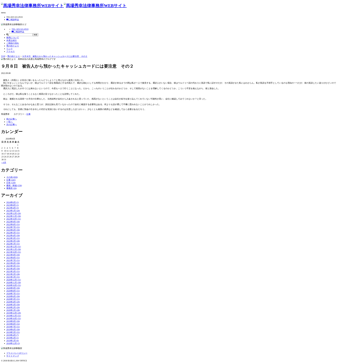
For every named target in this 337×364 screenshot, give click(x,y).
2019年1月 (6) (12, 341)
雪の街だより (12, 46)
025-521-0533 (20, 29)
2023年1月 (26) (13, 211)
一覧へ (9, 122)
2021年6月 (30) (13, 263)
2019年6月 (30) (13, 329)
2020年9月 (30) (13, 288)
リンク (9, 49)
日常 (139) (11, 183)
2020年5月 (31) (13, 299)
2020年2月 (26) (13, 307)
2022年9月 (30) (13, 222)
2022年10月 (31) (13, 219)
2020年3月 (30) (13, 305)
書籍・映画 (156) (14, 185)
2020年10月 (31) (13, 285)
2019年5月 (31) (13, 332)
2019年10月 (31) (13, 318)
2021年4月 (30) (13, 269)
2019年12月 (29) (13, 313)
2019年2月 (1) (12, 338)
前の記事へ (11, 119)
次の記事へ (11, 124)
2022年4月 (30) (13, 235)
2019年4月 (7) (12, 335)
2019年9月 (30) (13, 321)
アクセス (10, 51)
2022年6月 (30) (13, 230)
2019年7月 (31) (13, 327)
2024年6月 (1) (12, 202)
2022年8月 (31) (13, 224)
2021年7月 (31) (13, 260)
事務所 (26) (11, 188)
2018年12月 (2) (13, 343)
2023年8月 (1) (12, 205)
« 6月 (3, 162)
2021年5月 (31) (13, 266)
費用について (12, 37)
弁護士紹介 (11, 40)
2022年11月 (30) (13, 216)
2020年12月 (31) (13, 280)
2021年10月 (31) (13, 252)
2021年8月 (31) (13, 258)
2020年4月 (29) (13, 302)
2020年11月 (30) (13, 282)
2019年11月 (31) (13, 316)
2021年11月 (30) (13, 249)
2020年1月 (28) (13, 310)
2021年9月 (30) (13, 255)
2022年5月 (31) (13, 233)
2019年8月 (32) (13, 324)
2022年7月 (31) (13, 227)
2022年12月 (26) (13, 213)
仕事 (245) (11, 180)
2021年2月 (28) (13, 274)
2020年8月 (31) (13, 291)
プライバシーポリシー (16, 353)
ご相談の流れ (12, 43)
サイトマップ (12, 356)
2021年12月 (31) (13, 246)
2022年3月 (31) (13, 238)
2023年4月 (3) (12, 208)
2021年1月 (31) (13, 277)
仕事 (28, 114)
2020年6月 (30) (13, 296)
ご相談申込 (13, 19)
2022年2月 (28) (13, 241)
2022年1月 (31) (13, 244)
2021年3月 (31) (13, 271)
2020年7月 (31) (13, 293)
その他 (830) (12, 177)
